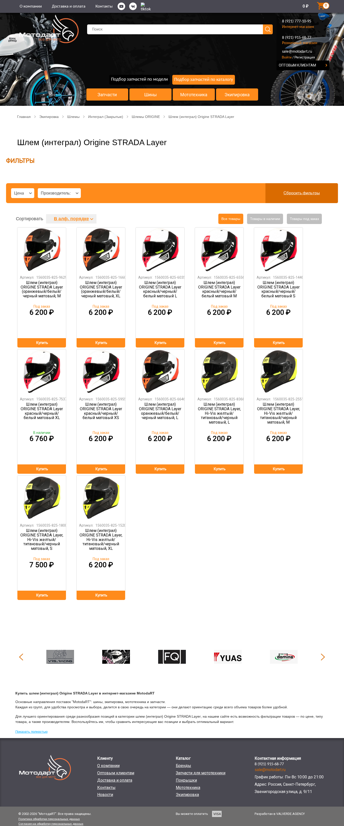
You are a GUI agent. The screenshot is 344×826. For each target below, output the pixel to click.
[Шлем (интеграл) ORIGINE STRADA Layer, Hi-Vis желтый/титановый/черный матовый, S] (42, 497)
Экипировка (237, 94)
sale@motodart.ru (297, 52)
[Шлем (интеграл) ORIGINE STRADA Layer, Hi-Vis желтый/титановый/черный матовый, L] (219, 371)
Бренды (183, 765)
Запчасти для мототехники (200, 773)
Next (323, 657)
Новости (105, 794)
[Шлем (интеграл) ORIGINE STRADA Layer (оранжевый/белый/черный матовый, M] (42, 250)
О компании (31, 6)
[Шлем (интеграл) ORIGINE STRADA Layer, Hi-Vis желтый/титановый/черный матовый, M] (278, 371)
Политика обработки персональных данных (49, 819)
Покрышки (186, 780)
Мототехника (193, 94)
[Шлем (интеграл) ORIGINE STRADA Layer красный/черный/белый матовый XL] (42, 371)
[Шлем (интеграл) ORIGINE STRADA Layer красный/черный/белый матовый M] (219, 250)
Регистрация (304, 57)
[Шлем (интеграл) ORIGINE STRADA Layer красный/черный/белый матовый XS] (101, 371)
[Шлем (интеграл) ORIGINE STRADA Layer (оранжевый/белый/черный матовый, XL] (101, 250)
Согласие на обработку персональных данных (50, 823)
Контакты (104, 6)
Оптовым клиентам (115, 773)
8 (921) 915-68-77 (296, 38)
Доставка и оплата (68, 6)
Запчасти (107, 94)
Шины (150, 94)
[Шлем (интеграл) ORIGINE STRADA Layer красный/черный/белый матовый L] (160, 250)
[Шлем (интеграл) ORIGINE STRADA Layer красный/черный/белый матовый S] (278, 250)
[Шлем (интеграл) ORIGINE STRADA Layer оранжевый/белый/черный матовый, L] (160, 371)
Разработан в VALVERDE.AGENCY (280, 814)
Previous (21, 657)
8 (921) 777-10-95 (296, 21)
